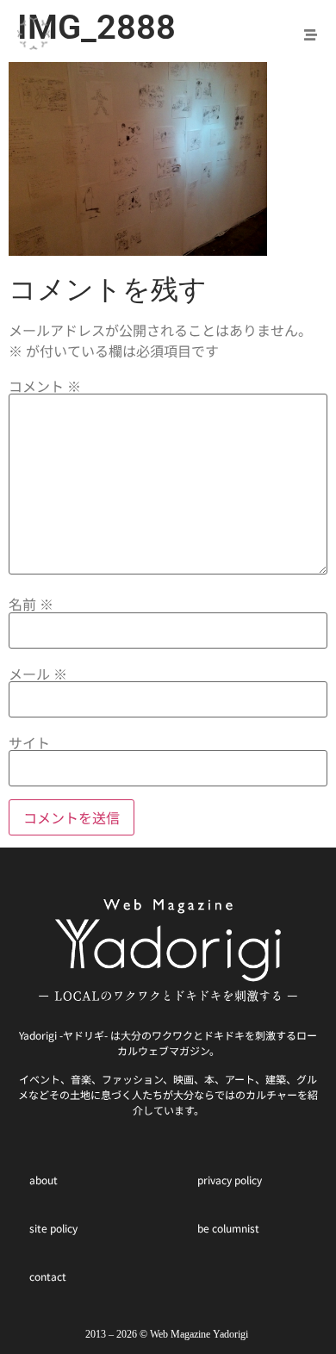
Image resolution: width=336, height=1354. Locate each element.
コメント (45, 386)
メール (38, 673)
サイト (29, 742)
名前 (31, 604)
